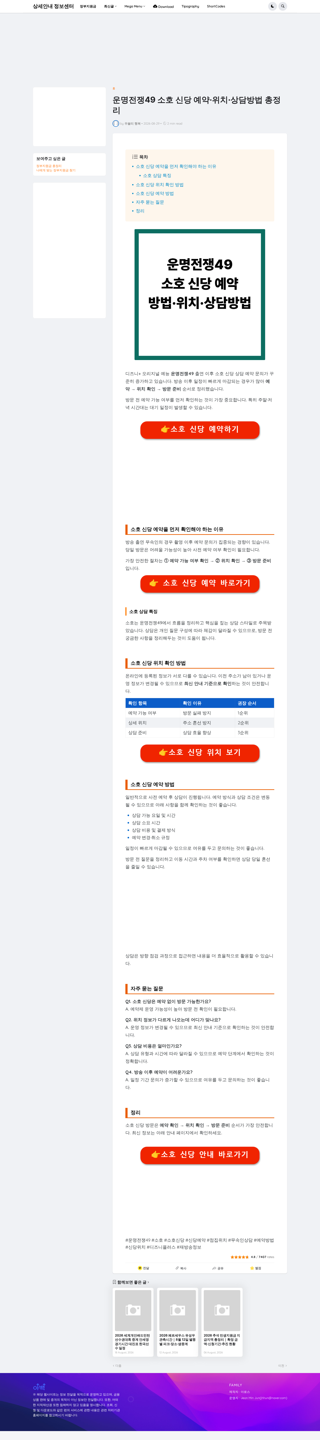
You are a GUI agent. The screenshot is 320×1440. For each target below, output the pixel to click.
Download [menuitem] (165, 7)
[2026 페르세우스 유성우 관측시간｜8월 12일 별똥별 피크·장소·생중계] (177, 1310)
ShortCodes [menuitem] (216, 6)
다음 (118, 1366)
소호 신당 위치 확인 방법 (160, 184)
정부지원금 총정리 (49, 166)
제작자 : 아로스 (239, 1392)
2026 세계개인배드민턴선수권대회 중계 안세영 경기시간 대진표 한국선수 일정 (132, 1341)
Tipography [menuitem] (190, 6)
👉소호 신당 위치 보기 (200, 752)
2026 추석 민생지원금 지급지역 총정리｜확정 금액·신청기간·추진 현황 (222, 1339)
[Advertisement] (160, 51)
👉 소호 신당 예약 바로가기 (200, 583)
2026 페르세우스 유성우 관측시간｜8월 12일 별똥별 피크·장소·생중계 (177, 1339)
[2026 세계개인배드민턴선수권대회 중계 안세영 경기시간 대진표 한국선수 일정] (133, 1310)
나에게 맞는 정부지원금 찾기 (56, 170)
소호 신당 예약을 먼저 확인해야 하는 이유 (176, 166)
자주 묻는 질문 (150, 202)
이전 (281, 1366)
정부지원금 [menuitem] (88, 6)
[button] (272, 6)
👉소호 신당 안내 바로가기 (200, 1154)
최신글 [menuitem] (109, 6)
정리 (140, 210)
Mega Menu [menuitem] (133, 6)
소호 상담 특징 (157, 175)
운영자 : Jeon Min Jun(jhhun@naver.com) (258, 1398)
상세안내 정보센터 (53, 6)
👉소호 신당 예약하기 (200, 429)
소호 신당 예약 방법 (155, 193)
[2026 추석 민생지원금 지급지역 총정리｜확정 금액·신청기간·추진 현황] (222, 1310)
